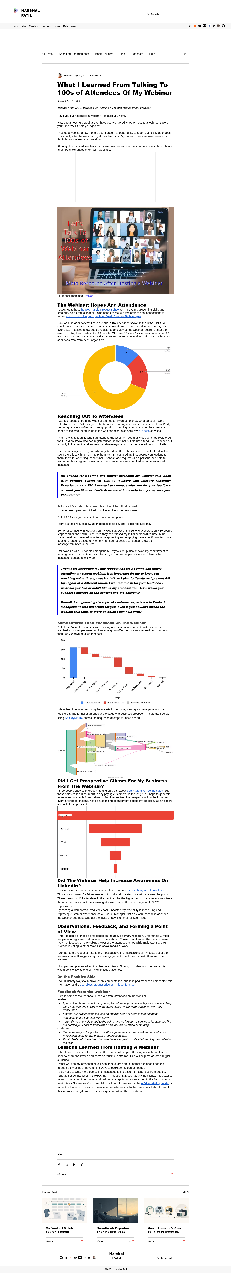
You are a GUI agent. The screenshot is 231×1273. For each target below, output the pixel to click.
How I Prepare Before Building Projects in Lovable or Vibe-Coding (165, 1230)
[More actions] (172, 75)
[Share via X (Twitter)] (66, 1164)
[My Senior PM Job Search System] (64, 1210)
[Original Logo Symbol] (209, 25)
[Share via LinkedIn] (74, 1164)
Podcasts (137, 53)
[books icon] (218, 25)
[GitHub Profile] (223, 25)
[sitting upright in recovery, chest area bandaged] (115, 1210)
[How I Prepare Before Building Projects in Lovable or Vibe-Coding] (166, 1210)
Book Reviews (104, 53)
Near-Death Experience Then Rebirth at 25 (114, 1230)
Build (152, 53)
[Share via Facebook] (58, 1164)
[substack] (195, 25)
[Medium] (204, 25)
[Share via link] (81, 1164)
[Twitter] (213, 25)
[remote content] (115, 177)
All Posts (47, 53)
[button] (185, 54)
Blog (122, 53)
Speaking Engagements (74, 53)
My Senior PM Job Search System (59, 1230)
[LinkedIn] (190, 25)
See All (186, 1192)
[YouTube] (199, 25)
